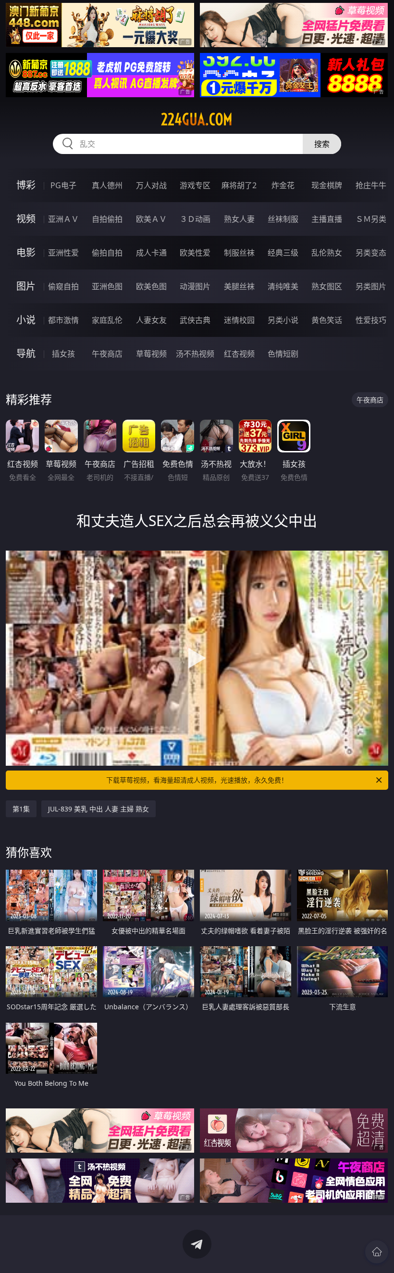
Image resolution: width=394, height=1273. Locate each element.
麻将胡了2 (239, 185)
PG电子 (63, 185)
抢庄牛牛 (371, 185)
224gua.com (197, 119)
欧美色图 (151, 286)
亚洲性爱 (63, 252)
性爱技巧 (371, 320)
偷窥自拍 (63, 286)
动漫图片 (195, 286)
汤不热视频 (195, 353)
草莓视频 (151, 353)
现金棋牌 (326, 185)
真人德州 (107, 185)
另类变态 (371, 252)
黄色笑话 (326, 320)
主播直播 (326, 219)
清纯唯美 (283, 286)
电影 (26, 252)
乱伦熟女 (326, 252)
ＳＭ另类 (371, 219)
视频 (26, 218)
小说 (26, 319)
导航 (26, 353)
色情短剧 (283, 353)
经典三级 (283, 252)
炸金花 (283, 185)
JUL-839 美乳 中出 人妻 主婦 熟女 (98, 808)
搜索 (322, 144)
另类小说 (283, 320)
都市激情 (63, 320)
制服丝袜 (239, 252)
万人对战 (151, 185)
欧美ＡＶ (151, 219)
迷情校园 (239, 320)
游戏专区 (195, 185)
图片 (26, 286)
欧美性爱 (195, 252)
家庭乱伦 (107, 320)
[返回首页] (376, 1251)
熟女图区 (326, 286)
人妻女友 (151, 320)
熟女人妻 (239, 219)
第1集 (21, 808)
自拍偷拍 (107, 219)
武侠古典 (195, 320)
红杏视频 (239, 353)
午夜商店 (107, 353)
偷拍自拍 (107, 252)
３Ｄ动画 (195, 219)
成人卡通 (151, 252)
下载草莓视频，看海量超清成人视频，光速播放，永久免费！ (197, 779)
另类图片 (371, 286)
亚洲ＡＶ (63, 219)
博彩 (26, 185)
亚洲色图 (107, 286)
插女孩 (63, 353)
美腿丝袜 (239, 286)
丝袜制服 (283, 219)
